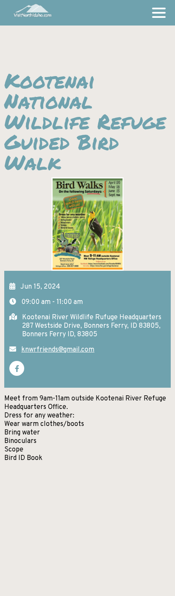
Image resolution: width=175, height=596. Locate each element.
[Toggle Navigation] (159, 12)
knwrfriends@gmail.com (57, 350)
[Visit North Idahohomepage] (32, 13)
